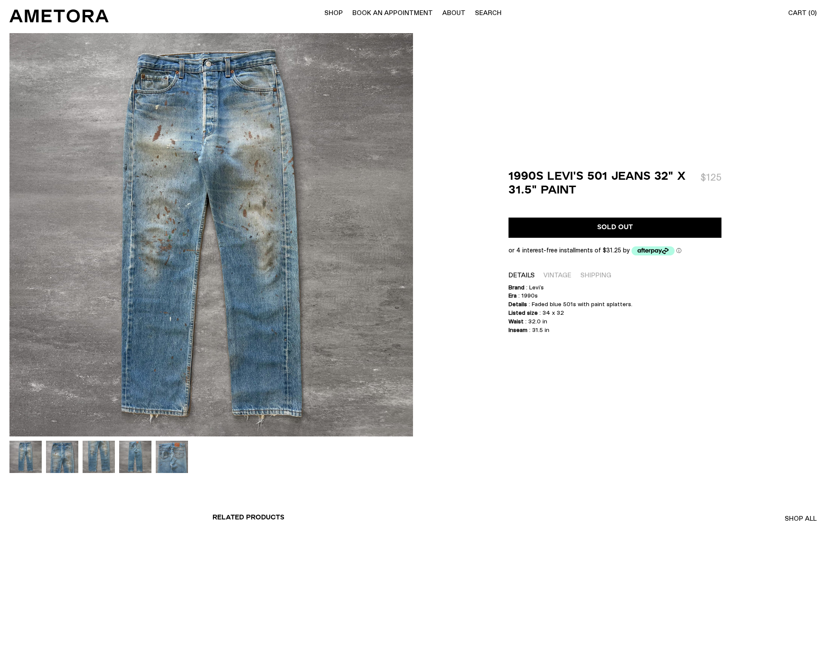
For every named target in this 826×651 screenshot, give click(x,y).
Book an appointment (392, 12)
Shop (333, 12)
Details (522, 275)
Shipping (595, 275)
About (453, 12)
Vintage (557, 275)
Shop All (801, 518)
